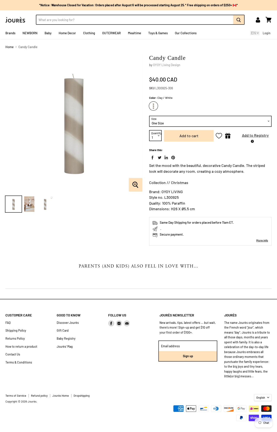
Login (267, 33)
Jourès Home (60, 395)
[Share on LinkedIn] (165, 156)
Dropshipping (82, 395)
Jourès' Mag (65, 346)
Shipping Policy (15, 330)
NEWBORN (30, 33)
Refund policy (39, 395)
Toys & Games (158, 33)
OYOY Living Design (166, 65)
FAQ (8, 322)
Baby (48, 33)
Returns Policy (15, 338)
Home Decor (67, 33)
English (260, 397)
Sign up (188, 356)
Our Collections (185, 33)
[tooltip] (252, 141)
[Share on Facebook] (151, 156)
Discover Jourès (68, 322)
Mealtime (134, 33)
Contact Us (12, 354)
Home (9, 47)
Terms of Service (15, 395)
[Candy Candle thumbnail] (13, 204)
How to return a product (21, 346)
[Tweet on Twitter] (158, 156)
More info (262, 240)
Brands (10, 33)
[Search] (239, 20)
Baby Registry (66, 338)
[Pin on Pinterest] (172, 156)
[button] (252, 136)
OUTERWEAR (111, 33)
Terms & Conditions (18, 362)
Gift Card (63, 330)
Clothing (89, 33)
